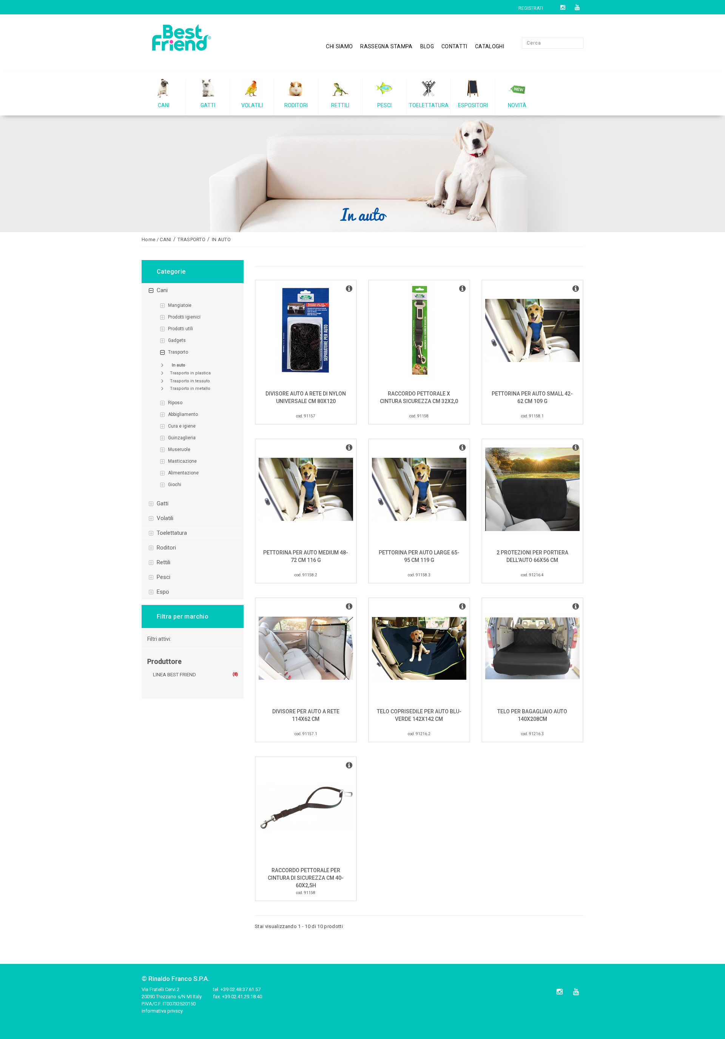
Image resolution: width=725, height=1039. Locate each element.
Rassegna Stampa (386, 46)
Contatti (454, 46)
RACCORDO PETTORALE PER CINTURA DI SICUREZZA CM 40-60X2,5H (306, 877)
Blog (427, 46)
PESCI (163, 577)
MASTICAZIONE (182, 461)
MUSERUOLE (179, 449)
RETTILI (163, 562)
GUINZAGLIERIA (182, 437)
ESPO (163, 591)
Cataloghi (489, 46)
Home (148, 239)
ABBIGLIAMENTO (183, 414)
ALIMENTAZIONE (183, 473)
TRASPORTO (178, 352)
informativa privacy (162, 1011)
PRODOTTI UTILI (180, 328)
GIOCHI (174, 484)
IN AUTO (178, 365)
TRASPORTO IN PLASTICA (190, 373)
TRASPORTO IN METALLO (190, 388)
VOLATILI (165, 518)
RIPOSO (175, 402)
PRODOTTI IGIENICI (184, 317)
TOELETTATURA (172, 533)
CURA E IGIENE (182, 426)
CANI (162, 290)
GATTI (162, 503)
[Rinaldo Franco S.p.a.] (193, 40)
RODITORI (166, 547)
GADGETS (177, 340)
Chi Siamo (339, 46)
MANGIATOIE (179, 305)
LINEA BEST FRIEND (174, 674)
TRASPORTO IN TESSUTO (190, 381)
